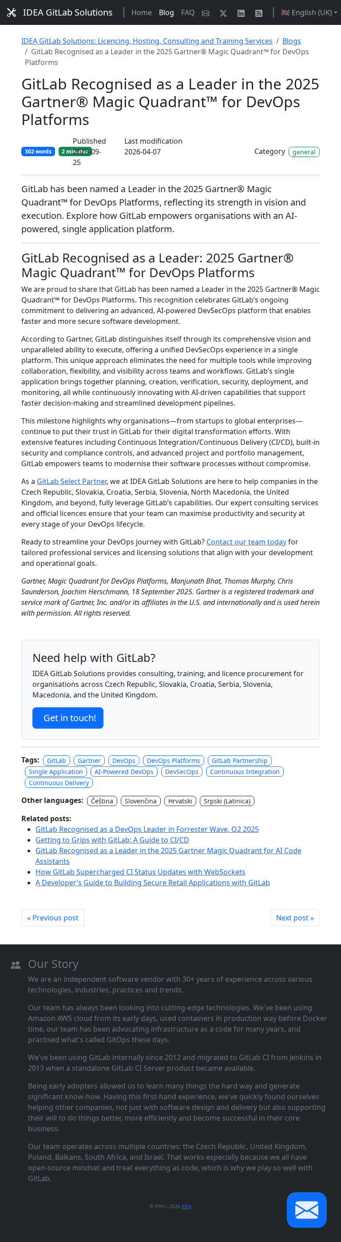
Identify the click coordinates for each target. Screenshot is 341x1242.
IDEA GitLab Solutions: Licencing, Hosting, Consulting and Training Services (147, 41)
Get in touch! (70, 718)
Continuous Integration (245, 771)
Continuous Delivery (59, 782)
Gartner (89, 760)
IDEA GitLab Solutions (68, 12)
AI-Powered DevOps (124, 771)
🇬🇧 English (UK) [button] (306, 12)
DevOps (123, 760)
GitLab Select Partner (72, 481)
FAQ (188, 12)
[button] (307, 1210)
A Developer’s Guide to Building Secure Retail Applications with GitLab (153, 882)
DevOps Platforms (173, 760)
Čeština (102, 801)
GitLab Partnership (240, 760)
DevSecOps (181, 771)
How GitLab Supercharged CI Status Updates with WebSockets (141, 872)
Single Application (56, 771)
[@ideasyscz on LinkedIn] (243, 12)
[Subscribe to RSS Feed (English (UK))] (261, 12)
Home (141, 12)
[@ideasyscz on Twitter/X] (225, 12)
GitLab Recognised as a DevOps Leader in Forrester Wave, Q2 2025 (147, 829)
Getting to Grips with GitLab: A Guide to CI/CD (112, 840)
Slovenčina (141, 801)
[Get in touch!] (207, 12)
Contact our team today (246, 542)
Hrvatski (180, 801)
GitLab (56, 760)
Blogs (291, 41)
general (304, 152)
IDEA (186, 1206)
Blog (166, 12)
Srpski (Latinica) (227, 801)
